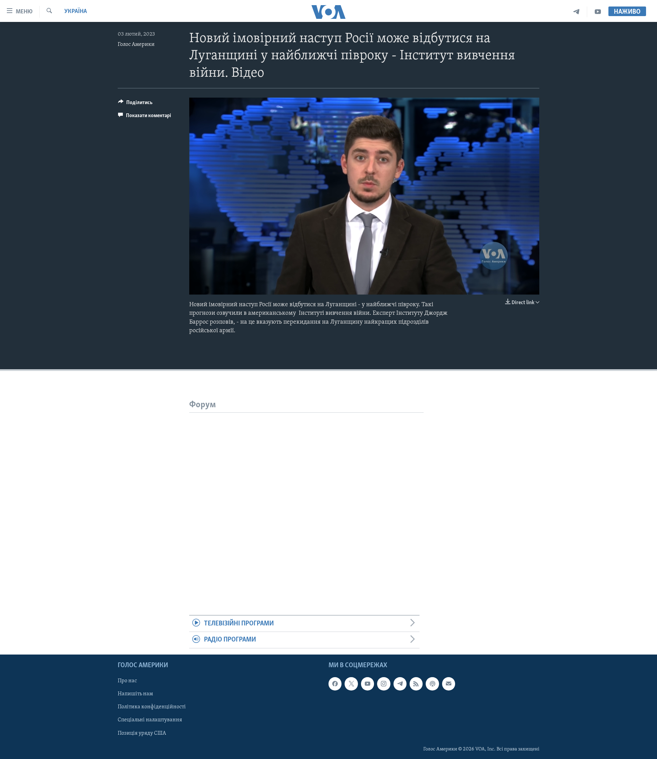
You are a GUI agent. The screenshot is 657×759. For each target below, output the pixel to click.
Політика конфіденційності (152, 707)
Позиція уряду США (142, 733)
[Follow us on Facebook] (335, 683)
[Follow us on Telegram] (400, 683)
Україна (75, 12)
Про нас (127, 681)
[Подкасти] (432, 683)
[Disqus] (306, 498)
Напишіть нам (135, 694)
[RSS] (416, 683)
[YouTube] (597, 12)
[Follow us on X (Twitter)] (351, 683)
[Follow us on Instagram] (383, 683)
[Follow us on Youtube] (367, 683)
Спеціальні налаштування (150, 720)
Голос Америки (136, 44)
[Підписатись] (448, 683)
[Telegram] (576, 12)
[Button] (135, 104)
